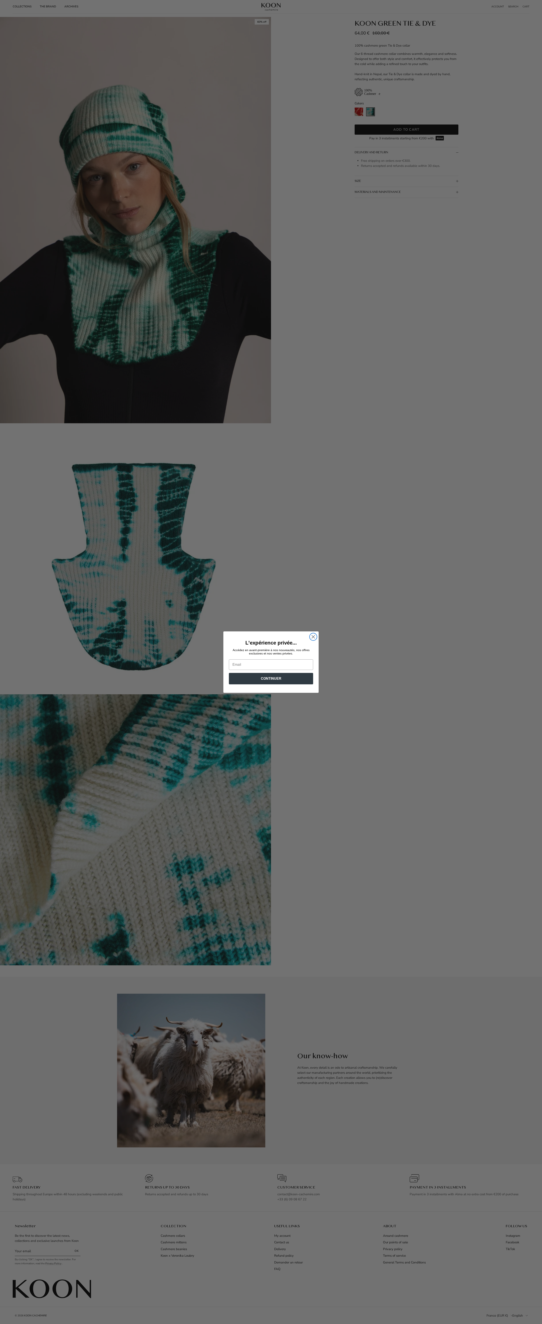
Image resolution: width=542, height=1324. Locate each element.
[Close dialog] (313, 637)
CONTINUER (271, 678)
